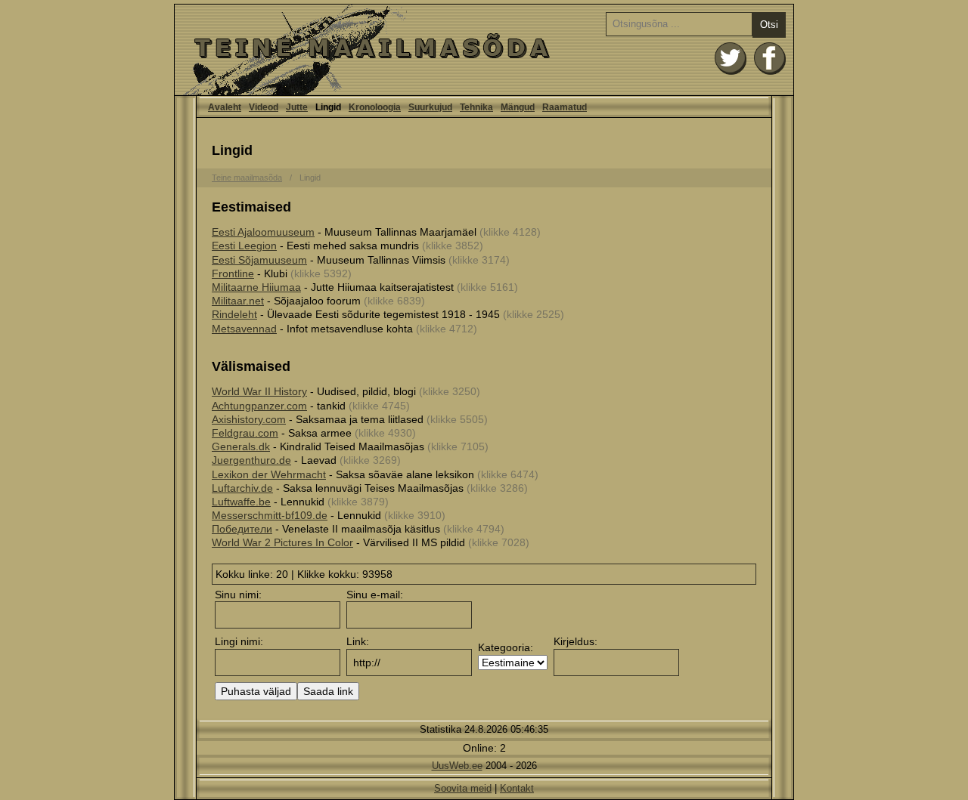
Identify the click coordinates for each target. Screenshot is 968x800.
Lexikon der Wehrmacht (269, 474)
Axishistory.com (249, 419)
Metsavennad (244, 329)
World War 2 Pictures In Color (282, 542)
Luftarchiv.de (242, 488)
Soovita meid (463, 788)
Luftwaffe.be (241, 502)
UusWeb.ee (457, 765)
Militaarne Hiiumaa (256, 287)
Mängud (518, 107)
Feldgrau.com (245, 433)
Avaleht (484, 50)
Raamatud (564, 107)
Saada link (328, 691)
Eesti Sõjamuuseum (259, 260)
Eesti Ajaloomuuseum (263, 232)
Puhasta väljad (256, 691)
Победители (242, 529)
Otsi (769, 24)
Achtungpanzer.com (259, 406)
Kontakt (517, 788)
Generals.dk (241, 446)
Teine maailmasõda (247, 177)
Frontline (233, 273)
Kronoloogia (375, 107)
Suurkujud (430, 107)
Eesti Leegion (244, 245)
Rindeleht (234, 314)
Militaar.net (238, 301)
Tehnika (476, 107)
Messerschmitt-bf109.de (269, 515)
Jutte (297, 107)
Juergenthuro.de (251, 460)
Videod (263, 107)
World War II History (259, 391)
